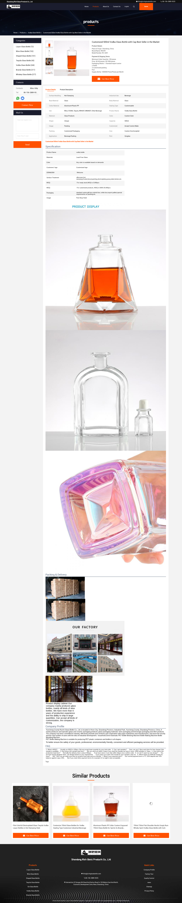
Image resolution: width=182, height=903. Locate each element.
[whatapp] (18, 98)
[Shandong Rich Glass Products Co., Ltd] (13, 6)
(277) (26, 74)
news (149, 882)
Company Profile (149, 870)
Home (86, 6)
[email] (22, 98)
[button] (49, 73)
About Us (106, 6)
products (23, 33)
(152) (24, 51)
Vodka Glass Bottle (34, 33)
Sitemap (149, 887)
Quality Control (149, 878)
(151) (25, 56)
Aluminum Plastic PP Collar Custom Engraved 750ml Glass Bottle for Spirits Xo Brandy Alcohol (70, 826)
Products (96, 6)
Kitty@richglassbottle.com (147, 1)
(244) (25, 65)
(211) (25, 70)
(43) (25, 61)
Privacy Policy (149, 891)
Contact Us (116, 6)
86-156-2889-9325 (168, 1)
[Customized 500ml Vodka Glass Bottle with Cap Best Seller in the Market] (71, 58)
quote (146, 6)
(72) (25, 47)
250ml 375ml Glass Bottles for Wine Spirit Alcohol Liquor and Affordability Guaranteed (150, 826)
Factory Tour (149, 874)
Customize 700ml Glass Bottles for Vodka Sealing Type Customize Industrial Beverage (29, 826)
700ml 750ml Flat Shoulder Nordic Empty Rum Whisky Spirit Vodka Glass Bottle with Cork (110, 826)
